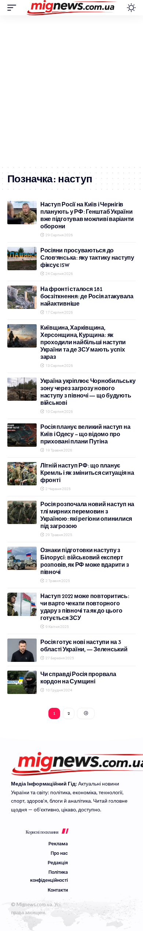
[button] (13, 8)
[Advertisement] (71, 90)
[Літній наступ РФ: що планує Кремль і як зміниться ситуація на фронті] (22, 473)
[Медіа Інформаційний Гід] (71, 7)
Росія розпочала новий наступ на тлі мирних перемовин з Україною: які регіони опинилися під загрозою (87, 515)
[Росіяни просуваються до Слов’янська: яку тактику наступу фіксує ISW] (22, 258)
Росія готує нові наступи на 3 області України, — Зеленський (84, 645)
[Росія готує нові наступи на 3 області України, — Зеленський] (22, 650)
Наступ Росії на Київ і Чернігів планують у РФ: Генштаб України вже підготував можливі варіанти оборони (87, 215)
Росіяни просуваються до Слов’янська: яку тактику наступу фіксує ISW (87, 258)
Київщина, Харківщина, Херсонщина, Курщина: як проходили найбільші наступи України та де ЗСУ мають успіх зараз (83, 342)
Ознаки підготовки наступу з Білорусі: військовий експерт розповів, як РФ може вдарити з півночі (84, 561)
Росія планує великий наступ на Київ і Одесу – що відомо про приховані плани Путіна (85, 434)
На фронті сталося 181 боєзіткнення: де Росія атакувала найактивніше (86, 296)
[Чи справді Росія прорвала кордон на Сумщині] (22, 682)
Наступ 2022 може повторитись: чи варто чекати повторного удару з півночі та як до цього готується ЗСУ (84, 607)
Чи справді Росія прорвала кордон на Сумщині (78, 677)
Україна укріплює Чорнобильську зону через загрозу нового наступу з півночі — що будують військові (87, 392)
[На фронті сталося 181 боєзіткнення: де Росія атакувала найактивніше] (22, 297)
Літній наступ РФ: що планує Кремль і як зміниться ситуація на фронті (87, 473)
